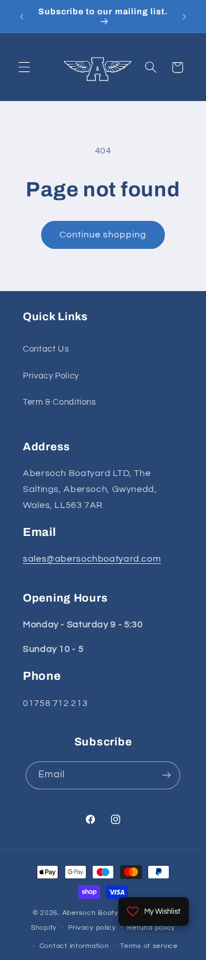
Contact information (74, 946)
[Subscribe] (166, 775)
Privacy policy (92, 928)
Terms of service (149, 946)
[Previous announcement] (21, 16)
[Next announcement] (184, 16)
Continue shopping (103, 234)
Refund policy (151, 928)
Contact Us (46, 349)
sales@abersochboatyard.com (92, 558)
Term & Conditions (59, 402)
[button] (24, 67)
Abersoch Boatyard (97, 913)
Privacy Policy (51, 376)
